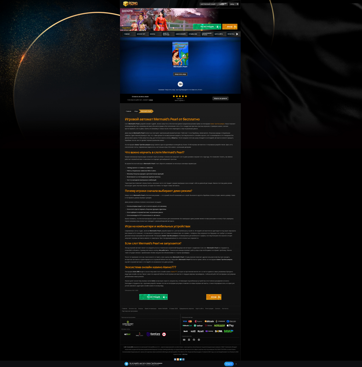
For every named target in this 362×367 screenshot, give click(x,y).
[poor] (177, 96)
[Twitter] (180, 359)
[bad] (174, 96)
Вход (229, 27)
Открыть (229, 364)
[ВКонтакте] (175, 359)
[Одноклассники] (178, 359)
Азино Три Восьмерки (217, 124)
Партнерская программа (130, 311)
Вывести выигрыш (166, 34)
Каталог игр (141, 34)
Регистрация (207, 27)
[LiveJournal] (186, 359)
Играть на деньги (220, 98)
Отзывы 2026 (193, 34)
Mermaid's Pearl (146, 111)
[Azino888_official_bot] (199, 339)
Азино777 (174, 271)
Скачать (217, 308)
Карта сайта (219, 34)
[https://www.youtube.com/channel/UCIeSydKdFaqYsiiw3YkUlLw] (184, 339)
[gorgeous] (186, 96)
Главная (127, 34)
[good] (183, 96)
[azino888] (189, 339)
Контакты (225, 308)
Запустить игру (180, 74)
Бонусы (152, 34)
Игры (136, 111)
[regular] (180, 96)
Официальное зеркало (206, 34)
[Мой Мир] (183, 359)
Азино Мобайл (181, 34)
